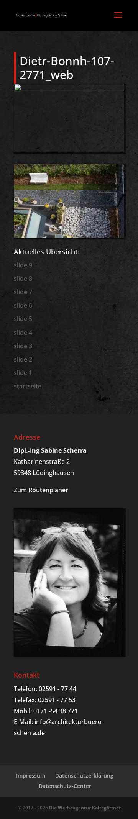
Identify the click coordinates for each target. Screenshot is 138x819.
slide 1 (23, 373)
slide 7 (23, 292)
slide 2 (23, 359)
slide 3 (23, 346)
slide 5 (23, 318)
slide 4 (23, 332)
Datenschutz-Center (65, 786)
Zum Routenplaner (41, 490)
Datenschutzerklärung (84, 775)
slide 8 (23, 278)
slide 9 (23, 265)
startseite (27, 386)
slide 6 (23, 305)
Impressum (30, 775)
